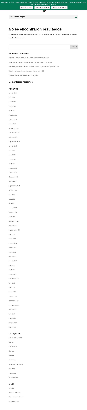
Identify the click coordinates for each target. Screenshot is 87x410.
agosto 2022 (13, 261)
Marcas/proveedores (16, 364)
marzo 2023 (13, 243)
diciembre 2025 (14, 128)
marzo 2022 (13, 274)
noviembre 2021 (14, 278)
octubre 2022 (13, 256)
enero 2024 (12, 217)
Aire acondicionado (15, 338)
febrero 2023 (13, 248)
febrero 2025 (13, 172)
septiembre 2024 (14, 186)
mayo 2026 (12, 106)
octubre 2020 (13, 309)
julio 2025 (12, 150)
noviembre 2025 (14, 133)
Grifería (11, 355)
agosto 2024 (13, 190)
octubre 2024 (13, 181)
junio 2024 (12, 199)
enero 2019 (12, 327)
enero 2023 (12, 252)
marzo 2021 (13, 292)
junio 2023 (12, 234)
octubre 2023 (13, 225)
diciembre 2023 (14, 221)
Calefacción (13, 346)
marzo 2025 (13, 168)
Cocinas (11, 351)
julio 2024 (12, 194)
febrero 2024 (13, 212)
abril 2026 (12, 111)
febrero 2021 (13, 296)
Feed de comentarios (16, 397)
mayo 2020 (12, 318)
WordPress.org (14, 401)
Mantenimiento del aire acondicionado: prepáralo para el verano (30, 62)
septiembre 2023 (14, 230)
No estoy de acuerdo (42, 7)
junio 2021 (12, 287)
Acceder (11, 388)
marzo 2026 (13, 115)
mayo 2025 (12, 159)
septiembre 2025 (14, 141)
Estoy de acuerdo (26, 7)
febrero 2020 (13, 323)
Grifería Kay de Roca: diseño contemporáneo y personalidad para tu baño (34, 66)
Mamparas (12, 360)
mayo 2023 (12, 239)
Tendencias (12, 373)
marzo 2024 (13, 208)
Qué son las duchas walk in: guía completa (23, 75)
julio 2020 (12, 314)
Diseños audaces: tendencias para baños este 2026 (26, 71)
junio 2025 (12, 155)
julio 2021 (12, 283)
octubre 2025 (13, 137)
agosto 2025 (13, 146)
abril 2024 (12, 203)
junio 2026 (12, 102)
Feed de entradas (15, 392)
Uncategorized (13, 377)
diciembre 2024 (14, 177)
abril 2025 (12, 164)
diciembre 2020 (14, 301)
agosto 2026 (13, 93)
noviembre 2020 (14, 305)
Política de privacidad (59, 7)
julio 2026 (12, 97)
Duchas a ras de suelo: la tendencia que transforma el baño (29, 58)
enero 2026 (12, 124)
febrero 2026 (13, 119)
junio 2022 (12, 265)
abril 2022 (12, 270)
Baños (11, 342)
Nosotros (12, 369)
